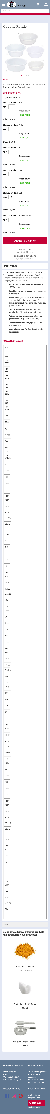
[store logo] (17, 4)
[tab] (25, 266)
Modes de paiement (36, 1082)
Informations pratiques (34, 1075)
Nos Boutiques (9, 1071)
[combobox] (25, 11)
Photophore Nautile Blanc (25, 1004)
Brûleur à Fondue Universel (25, 1041)
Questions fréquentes (37, 1071)
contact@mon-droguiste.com (34, 1096)
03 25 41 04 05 (37, 1103)
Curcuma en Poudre (25, 966)
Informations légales (12, 1079)
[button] (21, 76)
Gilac (5, 79)
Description (10, 265)
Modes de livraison (36, 1079)
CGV (5, 1074)
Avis (7, 924)
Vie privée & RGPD (11, 1077)
